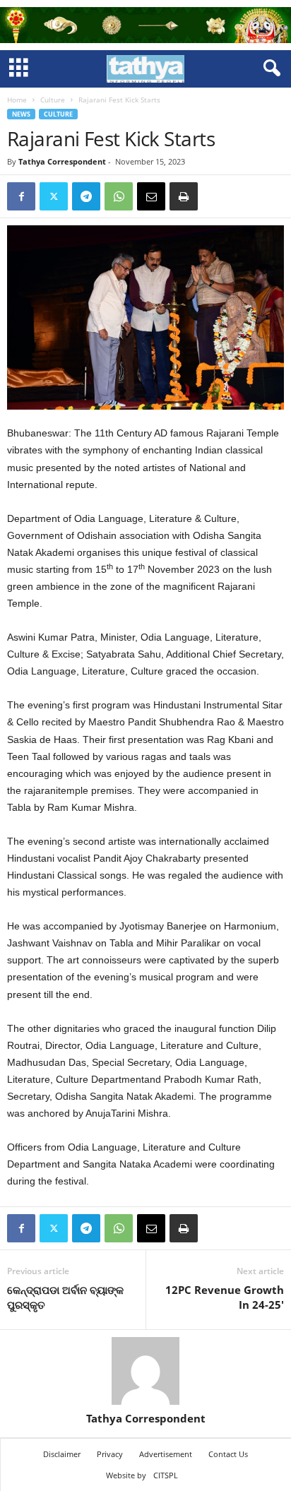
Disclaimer (62, 1454)
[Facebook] (21, 196)
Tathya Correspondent (62, 161)
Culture (52, 100)
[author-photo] (145, 1371)
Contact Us (228, 1454)
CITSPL (165, 1475)
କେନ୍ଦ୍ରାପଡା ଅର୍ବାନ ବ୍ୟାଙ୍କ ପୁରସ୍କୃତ (65, 1297)
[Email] (151, 196)
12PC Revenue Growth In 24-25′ (224, 1297)
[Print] (184, 196)
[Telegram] (86, 196)
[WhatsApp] (119, 196)
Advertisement (165, 1454)
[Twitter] (54, 196)
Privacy (110, 1454)
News (21, 114)
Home (17, 100)
